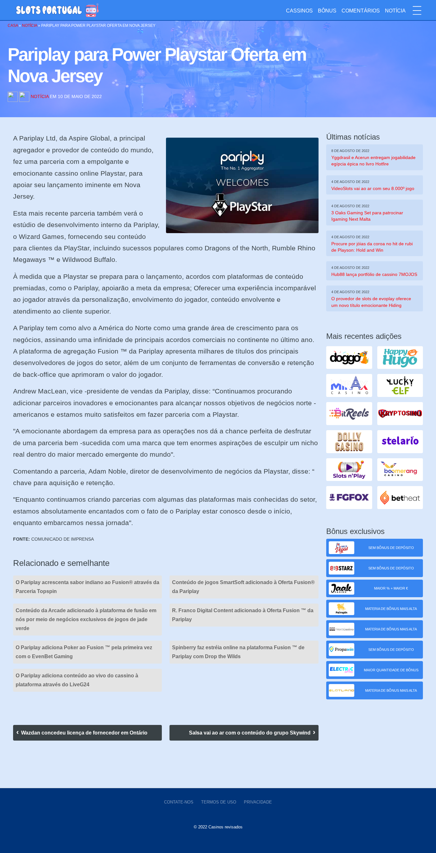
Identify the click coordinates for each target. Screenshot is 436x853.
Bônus (327, 10)
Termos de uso (218, 802)
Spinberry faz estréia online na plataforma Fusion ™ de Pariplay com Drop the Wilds (238, 652)
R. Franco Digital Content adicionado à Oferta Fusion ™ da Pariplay (242, 615)
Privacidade (258, 802)
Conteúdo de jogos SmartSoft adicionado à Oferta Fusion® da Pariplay (243, 587)
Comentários (361, 10)
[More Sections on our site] (417, 10)
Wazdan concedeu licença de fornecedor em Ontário (84, 732)
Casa (13, 25)
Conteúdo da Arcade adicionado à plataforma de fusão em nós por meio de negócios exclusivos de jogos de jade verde (86, 619)
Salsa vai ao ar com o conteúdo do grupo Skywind (250, 732)
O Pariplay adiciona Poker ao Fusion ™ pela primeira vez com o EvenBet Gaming (84, 652)
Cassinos (299, 10)
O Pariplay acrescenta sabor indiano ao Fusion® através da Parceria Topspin (87, 587)
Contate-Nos (178, 802)
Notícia (395, 10)
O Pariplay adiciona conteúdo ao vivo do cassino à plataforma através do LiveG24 (77, 680)
